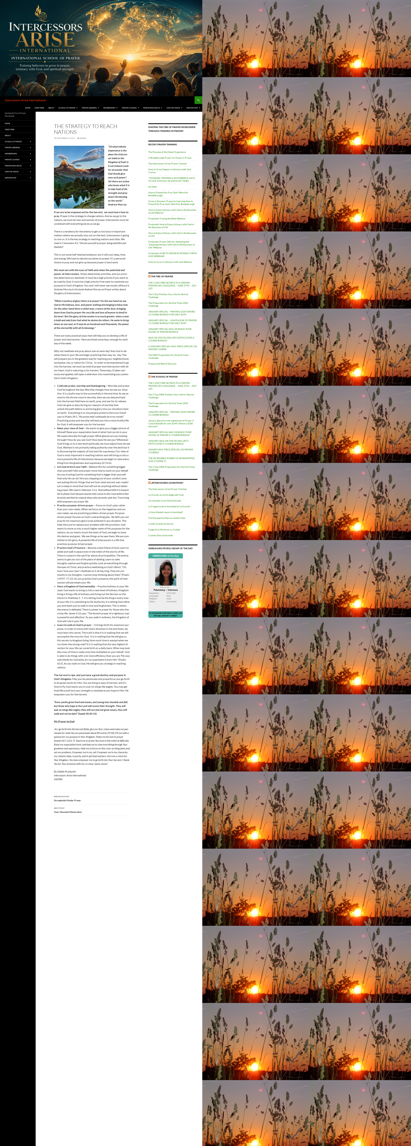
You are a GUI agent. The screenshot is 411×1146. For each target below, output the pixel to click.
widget (174, 616)
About (51, 108)
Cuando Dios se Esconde (160, 535)
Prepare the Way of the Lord (162, 363)
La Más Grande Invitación (161, 523)
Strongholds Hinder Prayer (67, 798)
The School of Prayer (164, 376)
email (176, 613)
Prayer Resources (151, 108)
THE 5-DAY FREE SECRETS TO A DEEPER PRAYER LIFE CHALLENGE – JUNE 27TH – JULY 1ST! (172, 285)
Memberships (109, 108)
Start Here (39, 108)
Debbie (82, 138)
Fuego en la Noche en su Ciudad (164, 529)
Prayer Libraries (89, 108)
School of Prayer (66, 108)
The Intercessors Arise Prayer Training (167, 489)
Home (27, 108)
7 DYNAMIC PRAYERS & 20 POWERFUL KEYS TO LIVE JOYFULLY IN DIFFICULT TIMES (171, 179)
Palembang (159, 590)
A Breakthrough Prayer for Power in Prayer (170, 157)
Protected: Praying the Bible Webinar (167, 218)
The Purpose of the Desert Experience (167, 152)
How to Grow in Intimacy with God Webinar (170, 262)
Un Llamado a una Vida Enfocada (164, 500)
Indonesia (173, 590)
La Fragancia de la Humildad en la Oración (169, 506)
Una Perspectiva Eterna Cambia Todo (166, 518)
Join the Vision (173, 108)
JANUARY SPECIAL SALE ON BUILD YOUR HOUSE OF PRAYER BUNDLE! (169, 330)
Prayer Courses (129, 108)
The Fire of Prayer (162, 276)
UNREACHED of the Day (166, 556)
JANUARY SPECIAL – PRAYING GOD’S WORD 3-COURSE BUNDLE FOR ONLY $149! (171, 313)
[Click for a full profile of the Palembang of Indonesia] (165, 572)
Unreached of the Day (161, 613)
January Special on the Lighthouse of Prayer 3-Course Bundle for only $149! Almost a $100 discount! (171, 423)
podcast (165, 616)
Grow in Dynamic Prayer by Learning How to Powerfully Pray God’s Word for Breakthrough (171, 202)
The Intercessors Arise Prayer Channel (167, 163)
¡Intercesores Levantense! (167, 482)
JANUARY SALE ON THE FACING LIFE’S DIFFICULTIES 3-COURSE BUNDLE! (168, 442)
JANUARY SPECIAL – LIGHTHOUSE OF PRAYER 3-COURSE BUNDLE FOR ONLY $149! (172, 322)
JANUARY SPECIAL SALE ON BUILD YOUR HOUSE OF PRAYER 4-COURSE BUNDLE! (169, 433)
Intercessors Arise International (25, 100)
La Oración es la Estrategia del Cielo (166, 494)
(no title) (152, 186)
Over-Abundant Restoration (68, 810)
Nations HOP (192, 108)
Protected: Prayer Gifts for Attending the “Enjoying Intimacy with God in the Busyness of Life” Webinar (171, 244)
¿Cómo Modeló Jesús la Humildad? (165, 512)
